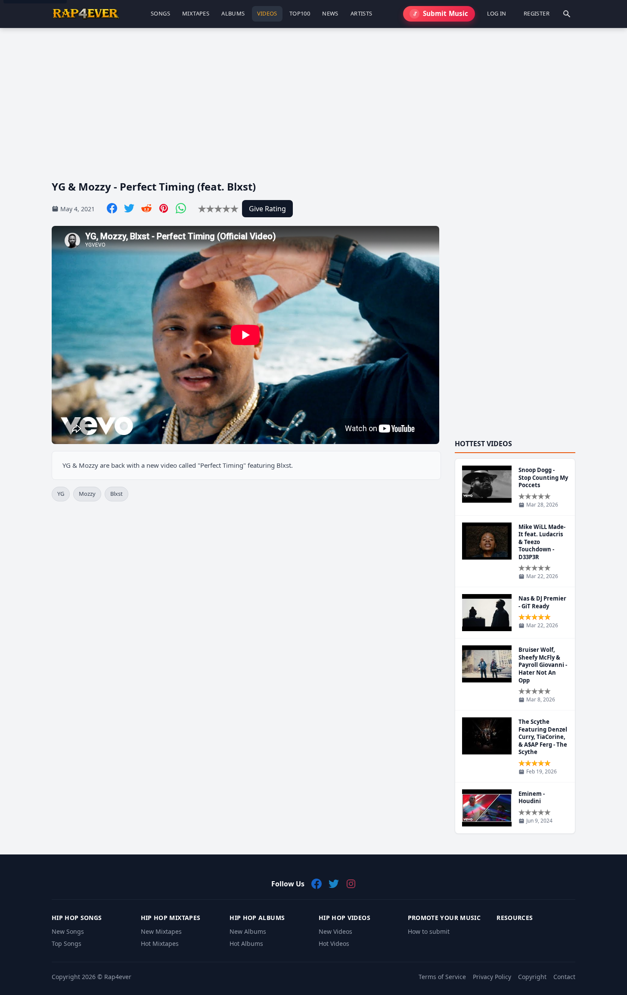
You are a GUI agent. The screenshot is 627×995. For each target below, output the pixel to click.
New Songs (68, 931)
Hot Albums (246, 943)
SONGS (160, 13)
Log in (496, 13)
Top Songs (66, 943)
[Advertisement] (310, 97)
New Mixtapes (161, 931)
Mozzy (87, 494)
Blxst (116, 494)
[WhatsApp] (181, 208)
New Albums (248, 931)
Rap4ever (117, 977)
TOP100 (299, 13)
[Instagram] (351, 884)
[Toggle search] (566, 13)
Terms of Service (442, 977)
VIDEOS (267, 13)
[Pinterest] (164, 208)
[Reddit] (146, 208)
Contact (564, 977)
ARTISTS (361, 13)
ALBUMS (233, 13)
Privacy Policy (492, 977)
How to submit (429, 931)
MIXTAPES (195, 13)
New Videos (335, 931)
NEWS (330, 13)
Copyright (532, 977)
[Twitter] (129, 208)
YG (60, 494)
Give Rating (267, 208)
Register (536, 13)
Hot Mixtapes (160, 943)
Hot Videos (334, 943)
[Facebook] (112, 208)
